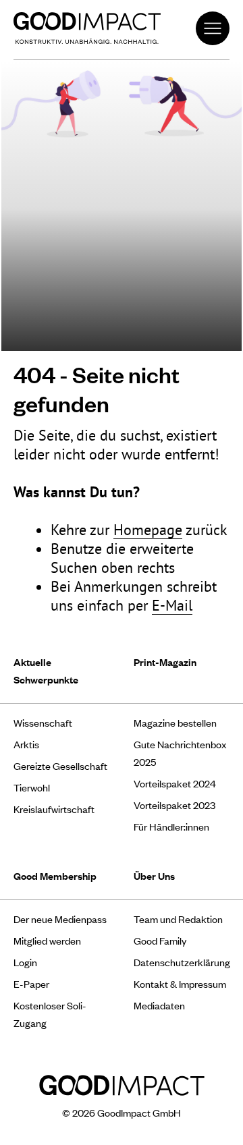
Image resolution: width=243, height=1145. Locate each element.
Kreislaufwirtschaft (54, 809)
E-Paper (31, 983)
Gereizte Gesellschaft (60, 765)
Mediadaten (159, 1005)
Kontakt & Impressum (180, 983)
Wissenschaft (43, 722)
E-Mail (172, 605)
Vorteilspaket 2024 (175, 783)
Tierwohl (32, 787)
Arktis (26, 744)
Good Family (160, 940)
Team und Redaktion (178, 919)
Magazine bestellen (175, 722)
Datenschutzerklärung (182, 962)
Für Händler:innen (171, 826)
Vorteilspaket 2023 (174, 805)
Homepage (147, 529)
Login (25, 962)
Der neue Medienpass (60, 919)
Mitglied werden (47, 940)
